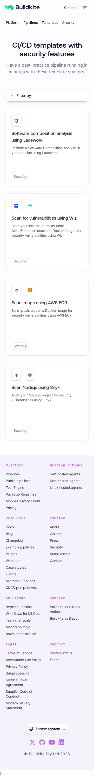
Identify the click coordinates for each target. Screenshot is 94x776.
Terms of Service (19, 653)
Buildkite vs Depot (64, 618)
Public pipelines (18, 481)
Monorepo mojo (18, 627)
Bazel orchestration (21, 634)
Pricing (11, 508)
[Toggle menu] (85, 8)
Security (56, 547)
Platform (12, 22)
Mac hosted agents (65, 481)
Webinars (13, 561)
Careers (56, 534)
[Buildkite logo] (22, 8)
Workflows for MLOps (23, 613)
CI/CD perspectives (21, 587)
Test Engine (15, 487)
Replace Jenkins (19, 607)
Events (11, 574)
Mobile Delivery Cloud (23, 501)
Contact (70, 8)
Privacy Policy (17, 666)
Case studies (16, 567)
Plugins (11, 554)
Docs (10, 527)
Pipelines (30, 22)
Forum (55, 660)
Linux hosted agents (66, 487)
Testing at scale (18, 620)
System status (61, 653)
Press (54, 540)
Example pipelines (20, 547)
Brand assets (60, 554)
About (54, 527)
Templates (50, 22)
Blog (9, 534)
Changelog (14, 540)
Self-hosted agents (65, 474)
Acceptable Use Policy (23, 660)
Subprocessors (17, 673)
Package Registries (21, 494)
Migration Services (20, 581)
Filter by (23, 95)
